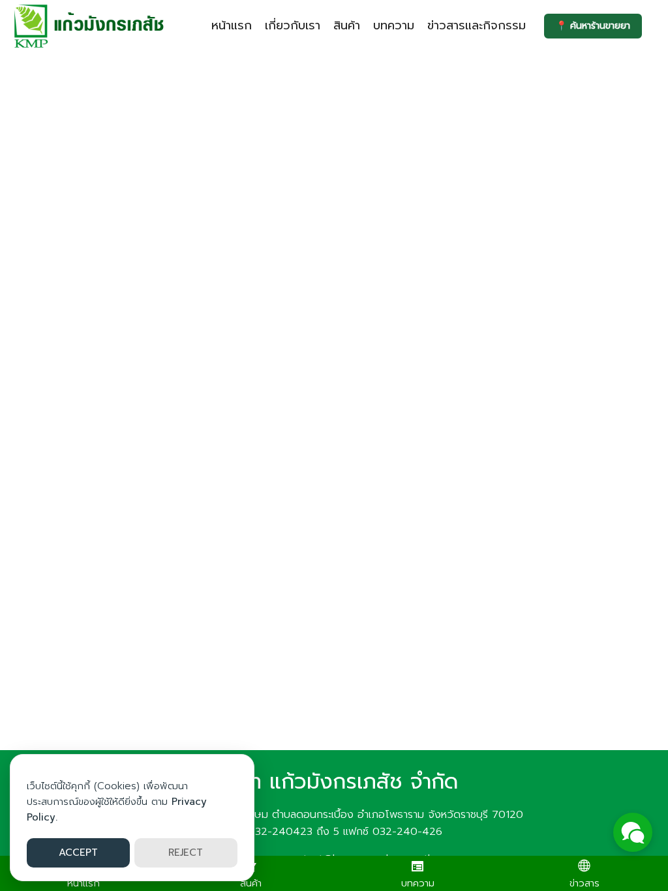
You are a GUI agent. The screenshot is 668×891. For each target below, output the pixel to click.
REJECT (185, 852)
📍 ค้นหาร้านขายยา (593, 26)
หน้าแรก (231, 25)
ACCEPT (78, 852)
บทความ (393, 25)
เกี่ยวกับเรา (292, 25)
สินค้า (346, 25)
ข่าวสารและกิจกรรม (476, 25)
